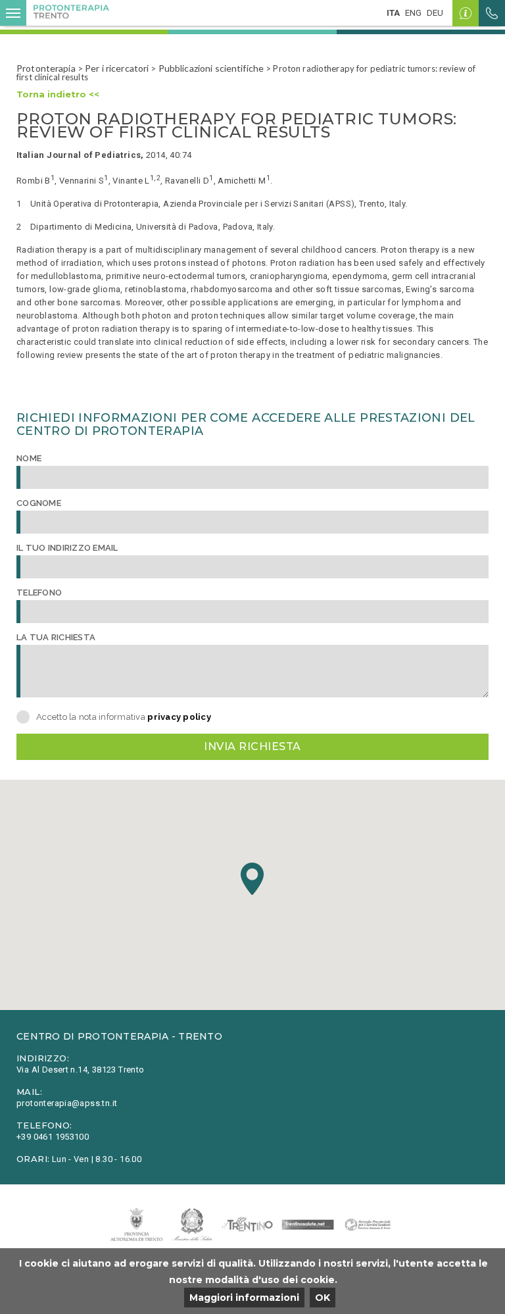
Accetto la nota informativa (123, 717)
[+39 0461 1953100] (492, 13)
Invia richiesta (252, 746)
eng (413, 13)
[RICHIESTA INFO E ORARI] (465, 13)
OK (322, 1297)
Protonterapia (46, 68)
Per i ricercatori (117, 68)
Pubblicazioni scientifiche (211, 68)
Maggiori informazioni (244, 1297)
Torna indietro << (57, 94)
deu (435, 13)
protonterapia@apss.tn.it (66, 1103)
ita (393, 13)
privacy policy (179, 717)
